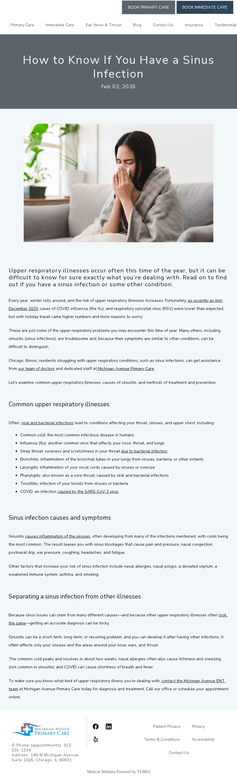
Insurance (194, 25)
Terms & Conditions (162, 739)
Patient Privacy (166, 726)
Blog (137, 25)
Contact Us (163, 25)
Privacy (198, 726)
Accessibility (203, 739)
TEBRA (143, 772)
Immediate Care (60, 25)
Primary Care (22, 25)
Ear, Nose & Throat (103, 25)
